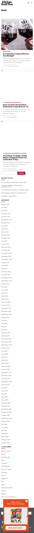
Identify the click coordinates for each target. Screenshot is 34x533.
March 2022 (5, 299)
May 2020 (4, 357)
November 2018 (6, 412)
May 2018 (4, 430)
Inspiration (6, 51)
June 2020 (4, 354)
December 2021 (6, 308)
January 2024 (5, 250)
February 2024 (6, 247)
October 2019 (5, 378)
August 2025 (5, 223)
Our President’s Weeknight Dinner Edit (13, 182)
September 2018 (6, 418)
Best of (3, 454)
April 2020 (4, 360)
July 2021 (4, 320)
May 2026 (4, 210)
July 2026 (4, 207)
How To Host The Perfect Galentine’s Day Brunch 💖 (16, 105)
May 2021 (4, 326)
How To (3, 475)
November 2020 (6, 342)
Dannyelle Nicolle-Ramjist (15, 170)
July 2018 (4, 424)
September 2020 (6, 345)
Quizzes (3, 491)
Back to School (6, 451)
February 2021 (5, 333)
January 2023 (5, 274)
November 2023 (6, 256)
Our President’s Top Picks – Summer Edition (15, 190)
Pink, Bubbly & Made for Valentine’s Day (13, 193)
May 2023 (4, 268)
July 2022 (4, 287)
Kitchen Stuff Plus (14, 66)
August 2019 (5, 384)
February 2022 (6, 302)
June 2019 (4, 391)
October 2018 (5, 415)
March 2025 (5, 232)
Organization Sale (6, 487)
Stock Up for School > (15, 528)
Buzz (3, 460)
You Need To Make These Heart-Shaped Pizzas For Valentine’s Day (15, 157)
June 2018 (4, 427)
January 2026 (5, 213)
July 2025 (4, 226)
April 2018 (4, 433)
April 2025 (4, 229)
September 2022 (6, 281)
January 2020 (5, 369)
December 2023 (6, 253)
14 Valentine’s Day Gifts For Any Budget (16, 55)
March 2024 (5, 244)
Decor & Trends (6, 469)
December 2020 (6, 339)
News (3, 484)
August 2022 (5, 284)
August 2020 (5, 348)
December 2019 (6, 372)
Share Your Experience (8, 497)
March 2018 (5, 436)
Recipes (24, 153)
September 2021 (6, 314)
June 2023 (4, 265)
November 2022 (6, 278)
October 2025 (5, 216)
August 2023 (5, 262)
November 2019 (6, 375)
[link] (15, 516)
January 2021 (5, 336)
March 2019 (4, 400)
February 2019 (5, 403)
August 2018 (5, 421)
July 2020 (4, 351)
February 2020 (6, 366)
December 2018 (6, 409)
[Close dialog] (26, 501)
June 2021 (4, 323)
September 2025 (6, 219)
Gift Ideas (4, 472)
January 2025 (5, 235)
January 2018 (5, 443)
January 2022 (5, 305)
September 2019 (6, 381)
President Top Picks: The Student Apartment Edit (11, 186)
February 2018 (5, 439)
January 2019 (5, 406)
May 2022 (4, 293)
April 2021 (4, 329)
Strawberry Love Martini (8, 196)
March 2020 (5, 363)
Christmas (4, 463)
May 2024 (4, 241)
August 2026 (5, 204)
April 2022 (4, 296)
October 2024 (5, 238)
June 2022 (4, 290)
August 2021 (5, 317)
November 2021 (6, 311)
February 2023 (6, 271)
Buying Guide (5, 457)
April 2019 (4, 397)
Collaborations (8, 102)
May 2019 (4, 394)
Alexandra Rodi (13, 117)
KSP (2, 481)
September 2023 (6, 259)
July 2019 (4, 388)
